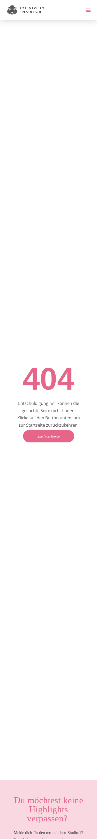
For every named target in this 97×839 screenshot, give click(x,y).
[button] (88, 10)
